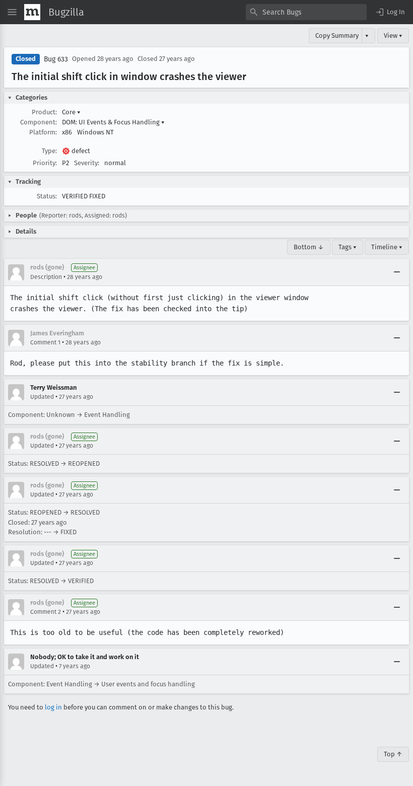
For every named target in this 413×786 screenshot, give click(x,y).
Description (46, 276)
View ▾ (393, 35)
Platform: (43, 132)
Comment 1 (45, 342)
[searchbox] (306, 12)
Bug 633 (56, 59)
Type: (49, 151)
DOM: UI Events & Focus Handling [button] (113, 122)
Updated (42, 396)
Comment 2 (45, 611)
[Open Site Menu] (12, 12)
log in (53, 707)
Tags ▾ (347, 247)
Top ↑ (393, 754)
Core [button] (71, 112)
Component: (38, 122)
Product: (44, 112)
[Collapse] (397, 272)
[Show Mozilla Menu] (32, 12)
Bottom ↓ (309, 247)
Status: (47, 196)
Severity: (86, 163)
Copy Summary (337, 35)
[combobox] (306, 12)
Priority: (45, 163)
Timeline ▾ (386, 247)
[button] (390, 12)
